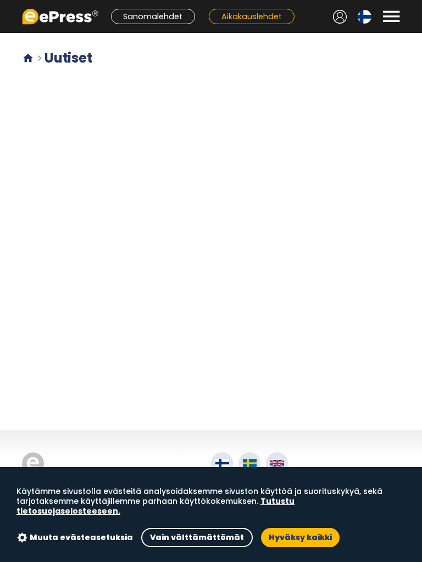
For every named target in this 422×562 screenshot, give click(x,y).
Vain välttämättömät (197, 537)
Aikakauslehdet (251, 16)
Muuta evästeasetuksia (81, 537)
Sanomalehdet (152, 16)
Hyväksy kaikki (300, 537)
